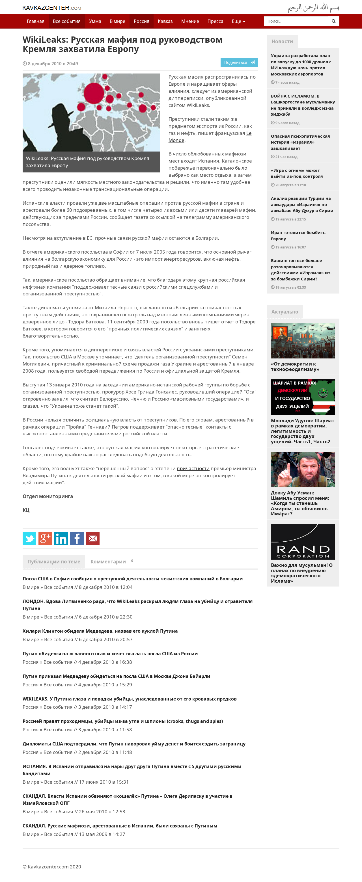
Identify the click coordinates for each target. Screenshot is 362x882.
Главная (35, 21)
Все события (67, 21)
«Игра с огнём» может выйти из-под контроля (297, 177)
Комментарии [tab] (111, 561)
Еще (237, 21)
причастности (193, 468)
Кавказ (165, 21)
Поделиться (237, 62)
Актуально (285, 311)
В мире (117, 21)
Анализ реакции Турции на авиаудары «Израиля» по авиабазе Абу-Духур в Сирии (302, 208)
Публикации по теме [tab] (53, 561)
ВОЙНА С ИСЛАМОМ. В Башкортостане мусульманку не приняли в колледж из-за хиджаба (303, 109)
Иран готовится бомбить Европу (298, 239)
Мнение (190, 21)
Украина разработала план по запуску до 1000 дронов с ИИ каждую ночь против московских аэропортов (301, 69)
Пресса (215, 21)
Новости (282, 41)
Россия (141, 21)
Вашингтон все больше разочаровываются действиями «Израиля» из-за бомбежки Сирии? (301, 273)
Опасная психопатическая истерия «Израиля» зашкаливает (300, 146)
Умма (95, 21)
